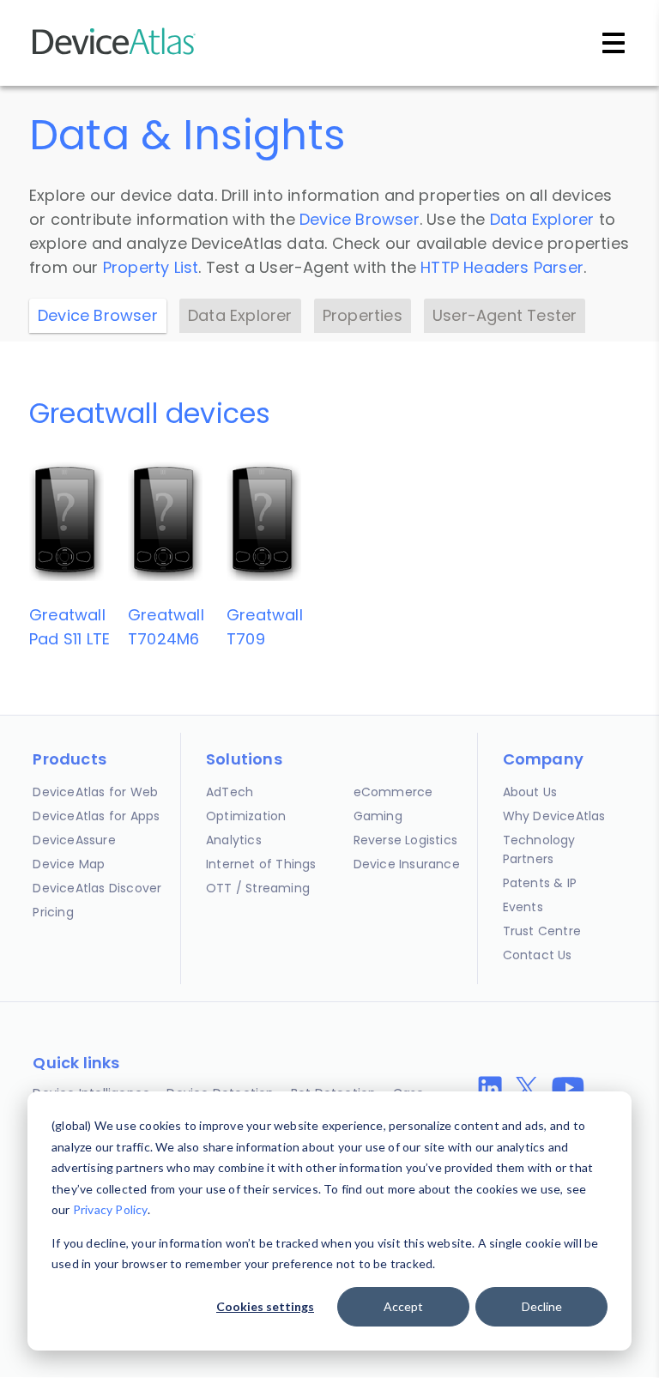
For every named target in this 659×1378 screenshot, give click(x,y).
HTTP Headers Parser (501, 267)
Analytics (234, 840)
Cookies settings (265, 1306)
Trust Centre (542, 931)
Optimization (246, 816)
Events (523, 907)
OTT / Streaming (258, 888)
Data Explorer (542, 219)
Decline (542, 1306)
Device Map (69, 864)
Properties (362, 315)
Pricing (53, 912)
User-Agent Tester (504, 315)
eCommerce (393, 792)
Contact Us (537, 955)
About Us (530, 792)
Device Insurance (407, 864)
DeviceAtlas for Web (95, 792)
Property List (151, 267)
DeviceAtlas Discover (97, 888)
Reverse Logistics (405, 840)
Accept (403, 1306)
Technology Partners (539, 849)
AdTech (229, 792)
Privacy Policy (110, 1209)
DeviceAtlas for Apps (96, 816)
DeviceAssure (74, 840)
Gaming (378, 816)
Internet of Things (261, 864)
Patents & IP (540, 882)
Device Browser (359, 219)
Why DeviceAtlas (554, 816)
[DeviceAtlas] (114, 52)
